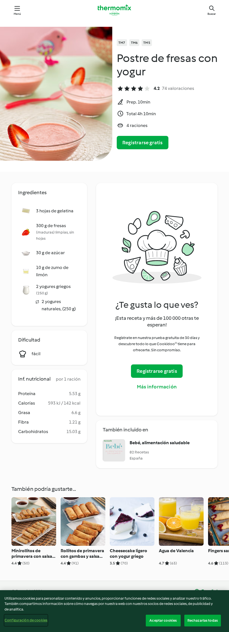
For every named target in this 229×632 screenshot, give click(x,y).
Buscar (211, 14)
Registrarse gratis (142, 143)
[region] (114, 611)
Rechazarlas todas (202, 620)
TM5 (146, 43)
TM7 (121, 43)
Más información (157, 387)
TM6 (134, 43)
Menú (17, 14)
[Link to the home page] (114, 10)
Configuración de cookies (25, 620)
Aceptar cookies (163, 620)
